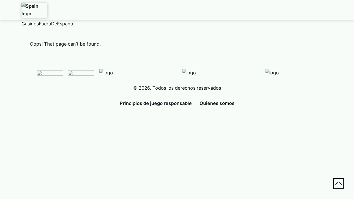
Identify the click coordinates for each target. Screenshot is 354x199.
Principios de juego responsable (156, 103)
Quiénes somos (217, 103)
